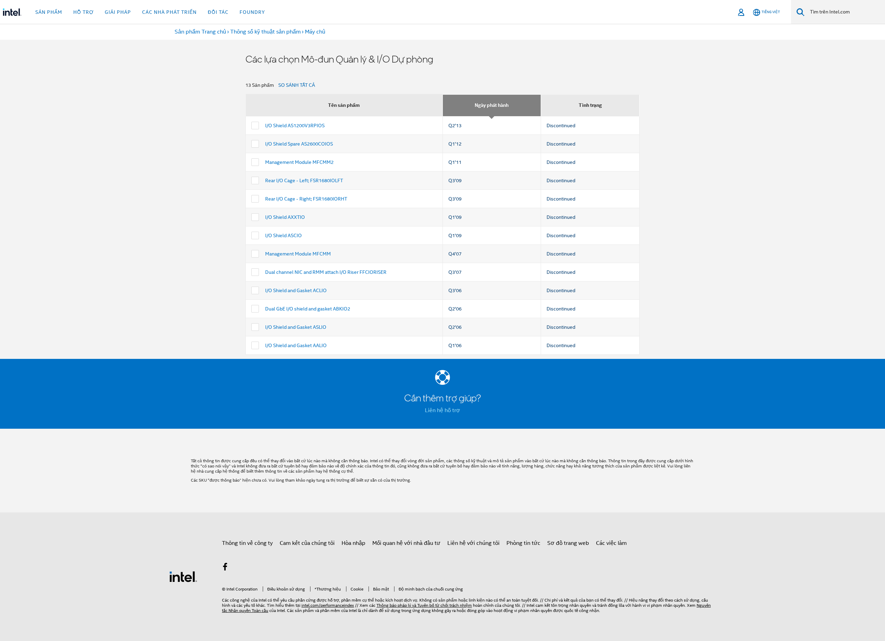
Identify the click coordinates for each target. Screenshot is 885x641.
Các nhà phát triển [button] (169, 12)
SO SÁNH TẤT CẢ (296, 85)
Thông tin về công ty (247, 543)
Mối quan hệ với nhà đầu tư (406, 543)
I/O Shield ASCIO (283, 235)
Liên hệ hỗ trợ (442, 410)
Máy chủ (315, 31)
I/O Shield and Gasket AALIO (296, 345)
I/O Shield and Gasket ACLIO (296, 290)
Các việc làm (611, 543)
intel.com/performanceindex (327, 605)
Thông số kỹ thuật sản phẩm (265, 31)
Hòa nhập (353, 543)
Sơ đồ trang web (568, 543)
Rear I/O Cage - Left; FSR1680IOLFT (304, 180)
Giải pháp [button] (118, 12)
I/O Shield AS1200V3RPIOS (295, 125)
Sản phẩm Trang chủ (200, 31)
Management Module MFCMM (298, 254)
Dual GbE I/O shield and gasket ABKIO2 (307, 309)
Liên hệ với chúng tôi (473, 543)
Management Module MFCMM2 (299, 162)
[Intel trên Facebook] (225, 568)
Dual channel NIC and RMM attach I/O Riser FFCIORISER (325, 272)
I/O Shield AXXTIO (285, 217)
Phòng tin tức (523, 543)
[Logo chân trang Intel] (183, 576)
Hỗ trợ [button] (83, 12)
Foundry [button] (252, 12)
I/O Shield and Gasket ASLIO (295, 327)
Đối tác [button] (218, 12)
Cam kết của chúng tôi (307, 543)
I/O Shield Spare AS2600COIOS (299, 144)
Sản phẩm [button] (48, 12)
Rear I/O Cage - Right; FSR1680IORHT (306, 199)
